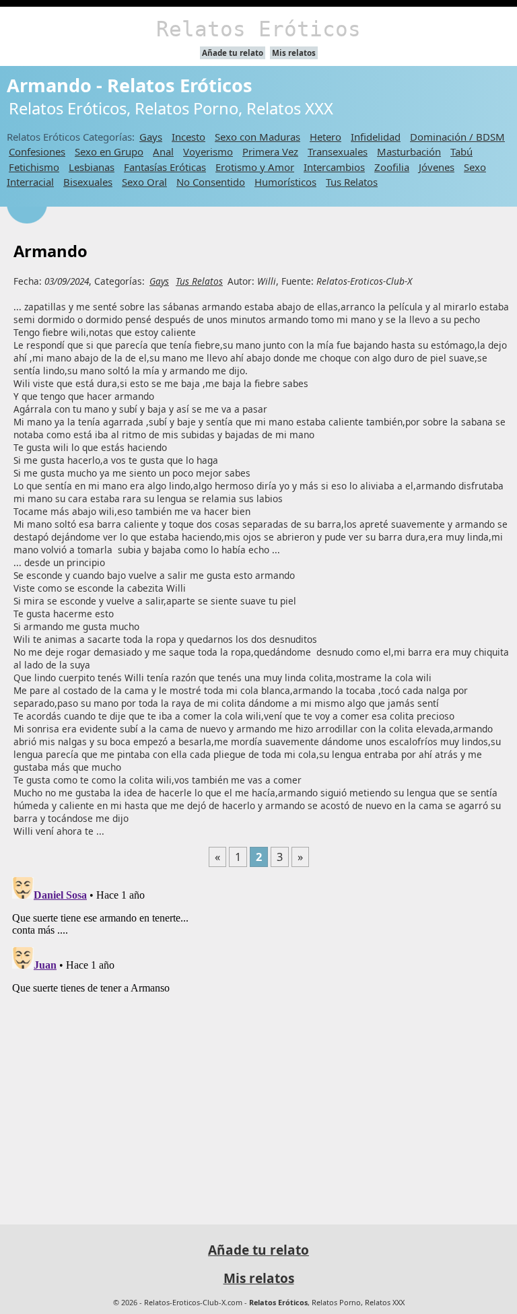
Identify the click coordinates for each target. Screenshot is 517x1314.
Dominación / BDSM (457, 136)
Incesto (188, 136)
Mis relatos (294, 53)
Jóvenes (436, 167)
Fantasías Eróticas (165, 167)
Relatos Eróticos (258, 29)
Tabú (461, 151)
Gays (150, 136)
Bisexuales (87, 181)
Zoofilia (391, 167)
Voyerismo (208, 151)
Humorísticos (285, 181)
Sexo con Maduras (257, 136)
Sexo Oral (144, 181)
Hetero (325, 136)
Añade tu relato (232, 53)
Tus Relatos (352, 181)
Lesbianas (91, 167)
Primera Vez (270, 151)
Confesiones (37, 151)
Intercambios (334, 167)
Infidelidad (376, 136)
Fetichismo (34, 167)
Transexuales (338, 151)
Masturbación (409, 151)
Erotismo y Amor (254, 167)
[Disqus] (258, 1040)
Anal (163, 151)
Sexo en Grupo (109, 151)
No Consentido (210, 181)
